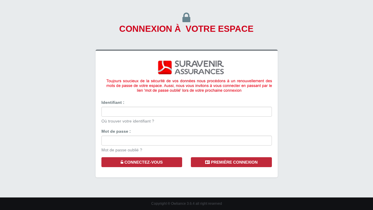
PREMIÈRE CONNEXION (234, 162)
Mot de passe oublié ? (121, 150)
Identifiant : (112, 102)
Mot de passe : (116, 131)
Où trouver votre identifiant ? (127, 121)
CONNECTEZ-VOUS (143, 162)
